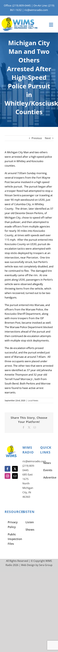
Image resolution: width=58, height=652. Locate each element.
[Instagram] (7, 476)
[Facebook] (7, 469)
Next (48, 138)
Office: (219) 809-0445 (17, 5)
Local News (33, 400)
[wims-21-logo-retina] (19, 18)
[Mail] (15, 476)
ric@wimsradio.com (36, 10)
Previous (37, 138)
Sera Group (45, 565)
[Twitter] (15, 469)
